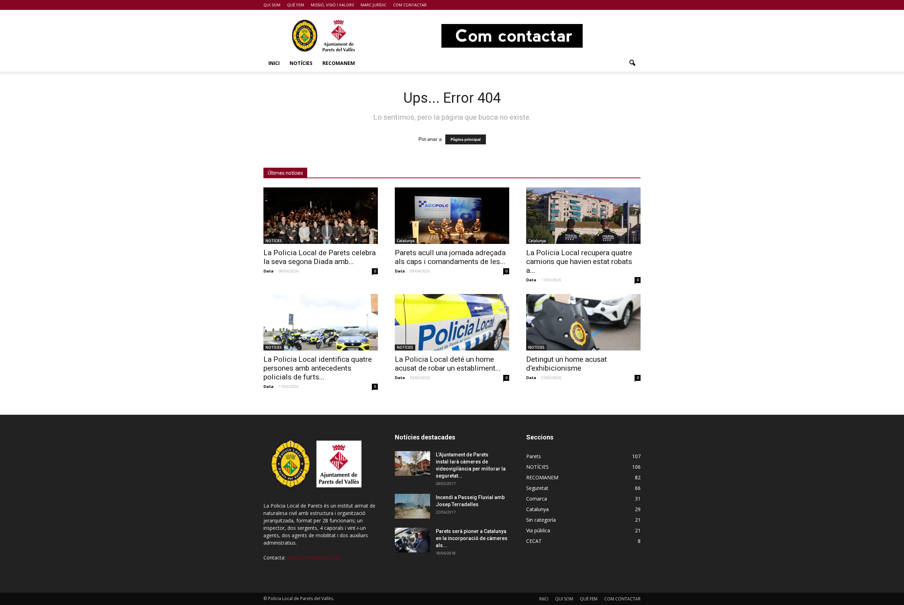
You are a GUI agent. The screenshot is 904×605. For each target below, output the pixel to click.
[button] (632, 63)
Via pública (538, 530)
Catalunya (406, 240)
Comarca (536, 498)
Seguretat (537, 488)
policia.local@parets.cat (313, 557)
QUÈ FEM (295, 4)
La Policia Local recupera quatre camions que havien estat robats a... (579, 261)
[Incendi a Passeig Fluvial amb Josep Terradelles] (412, 506)
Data (268, 271)
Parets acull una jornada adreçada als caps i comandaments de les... (450, 257)
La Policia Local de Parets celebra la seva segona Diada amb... (319, 257)
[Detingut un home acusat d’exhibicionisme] (583, 322)
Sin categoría (541, 519)
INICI (274, 63)
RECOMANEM (338, 63)
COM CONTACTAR (410, 4)
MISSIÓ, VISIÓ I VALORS (332, 4)
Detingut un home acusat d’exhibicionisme (566, 363)
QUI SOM (271, 4)
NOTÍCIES (301, 63)
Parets (533, 456)
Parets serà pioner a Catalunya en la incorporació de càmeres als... (471, 538)
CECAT (534, 541)
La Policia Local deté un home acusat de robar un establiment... (448, 363)
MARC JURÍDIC (373, 4)
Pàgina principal (466, 139)
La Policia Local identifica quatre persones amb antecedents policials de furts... (317, 368)
